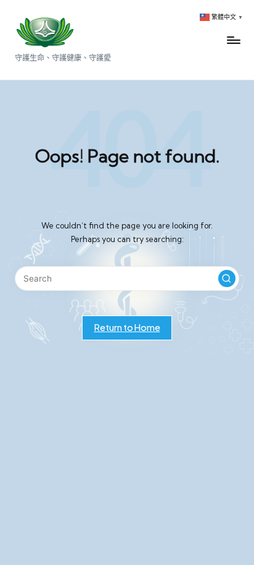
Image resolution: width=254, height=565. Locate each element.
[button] (227, 278)
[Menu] (233, 39)
